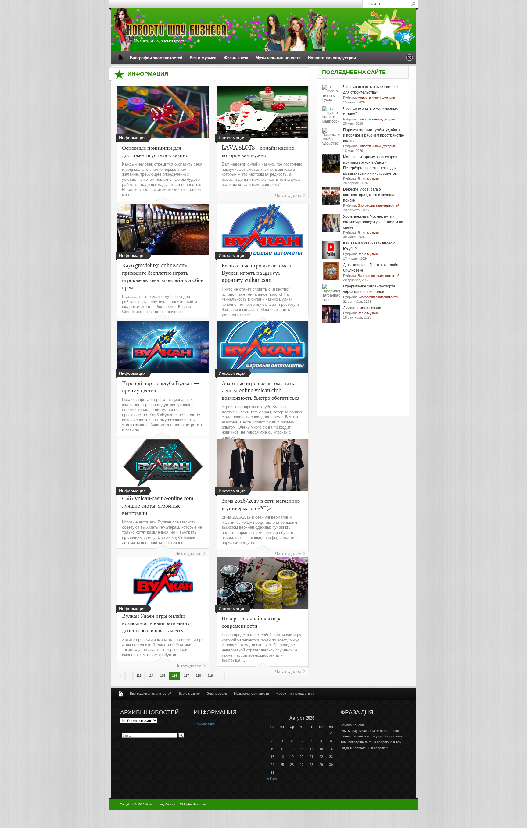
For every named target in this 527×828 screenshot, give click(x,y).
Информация (204, 723)
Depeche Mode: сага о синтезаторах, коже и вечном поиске (368, 194)
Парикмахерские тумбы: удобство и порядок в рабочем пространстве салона (373, 135)
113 (139, 675)
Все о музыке (203, 57)
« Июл (272, 778)
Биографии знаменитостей (156, 57)
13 (301, 749)
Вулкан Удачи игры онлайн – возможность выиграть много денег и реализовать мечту (156, 622)
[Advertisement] (363, 378)
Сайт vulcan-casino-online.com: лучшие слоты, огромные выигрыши (158, 505)
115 (162, 675)
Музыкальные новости (278, 57)
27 (301, 764)
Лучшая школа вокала (362, 308)
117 (186, 675)
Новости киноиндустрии (332, 57)
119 (210, 675)
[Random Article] (409, 59)
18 (282, 756)
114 (150, 675)
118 (198, 675)
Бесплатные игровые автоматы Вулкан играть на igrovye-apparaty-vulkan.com (258, 272)
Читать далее (288, 195)
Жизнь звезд (236, 57)
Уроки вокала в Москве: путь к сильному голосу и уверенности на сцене (373, 222)
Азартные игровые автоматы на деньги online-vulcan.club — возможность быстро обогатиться (260, 390)
